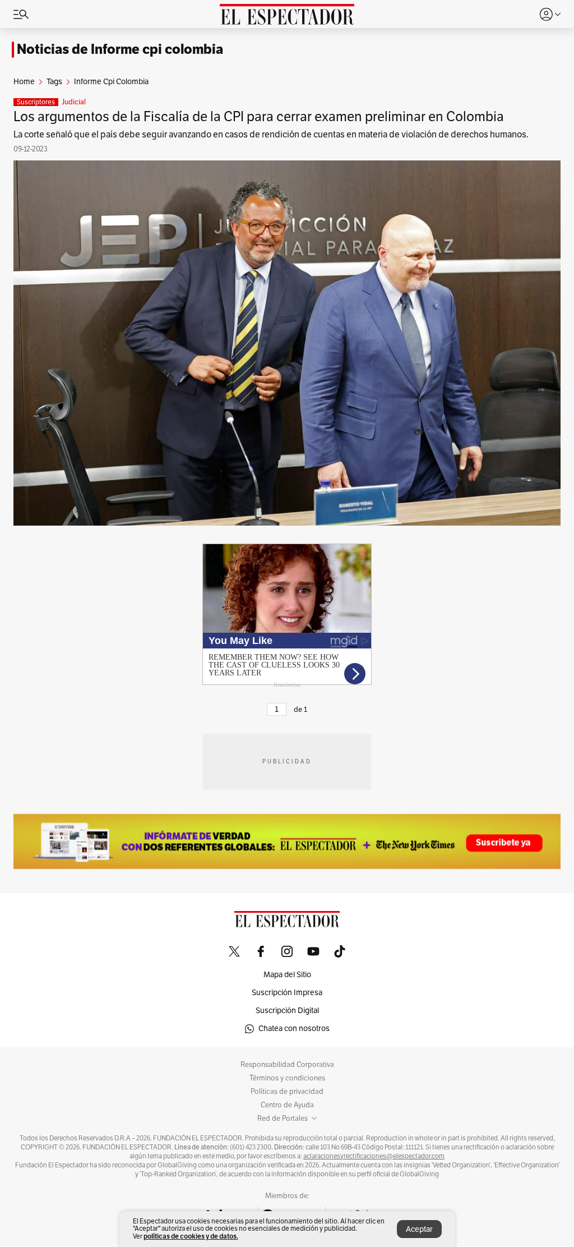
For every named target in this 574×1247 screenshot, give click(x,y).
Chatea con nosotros (294, 1028)
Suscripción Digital (287, 1010)
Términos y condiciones (287, 1078)
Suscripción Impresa (287, 992)
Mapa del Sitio (287, 974)
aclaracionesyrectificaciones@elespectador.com (374, 1156)
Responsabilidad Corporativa (287, 1065)
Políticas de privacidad (287, 1092)
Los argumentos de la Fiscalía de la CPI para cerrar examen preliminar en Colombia (258, 116)
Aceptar (419, 1229)
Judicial (74, 102)
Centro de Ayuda (287, 1105)
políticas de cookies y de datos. (191, 1236)
